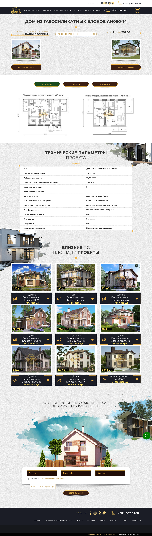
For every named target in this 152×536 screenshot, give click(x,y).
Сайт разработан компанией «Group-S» (129, 534)
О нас (92, 10)
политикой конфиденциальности (52, 478)
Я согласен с (46, 478)
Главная (27, 10)
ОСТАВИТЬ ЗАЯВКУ (76, 493)
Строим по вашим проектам (45, 10)
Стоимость (104, 84)
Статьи (86, 10)
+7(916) (132, 3)
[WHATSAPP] (146, 436)
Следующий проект (126, 67)
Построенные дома (68, 10)
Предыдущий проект (25, 67)
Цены (80, 10)
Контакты (100, 10)
